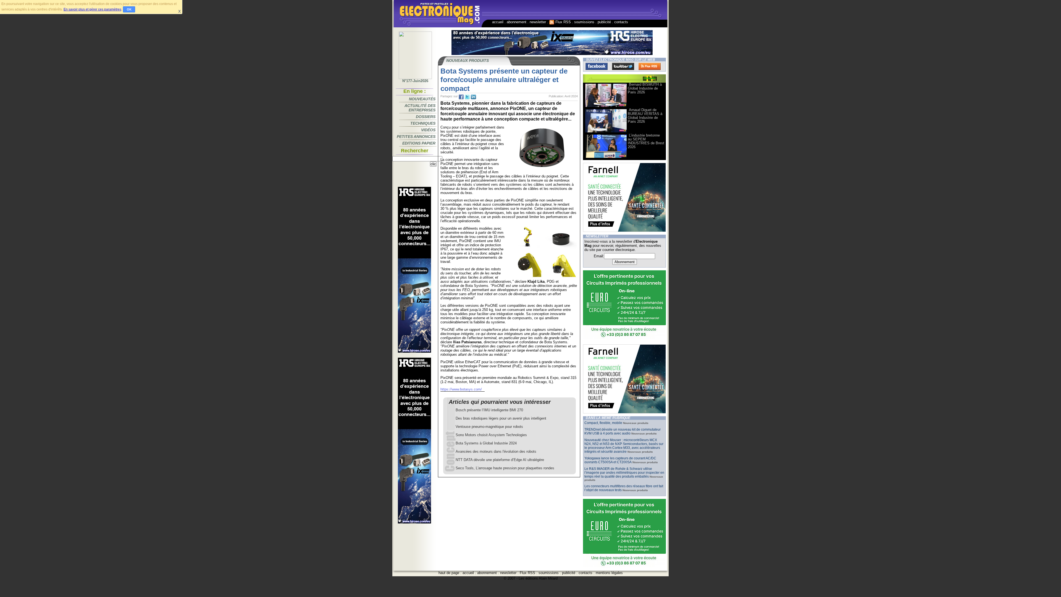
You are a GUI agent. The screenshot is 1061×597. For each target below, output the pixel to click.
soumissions (584, 22)
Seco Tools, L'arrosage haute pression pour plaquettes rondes (505, 468)
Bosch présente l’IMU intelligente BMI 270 (489, 410)
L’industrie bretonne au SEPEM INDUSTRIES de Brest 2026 (646, 141)
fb (461, 97)
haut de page (448, 573)
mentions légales (609, 573)
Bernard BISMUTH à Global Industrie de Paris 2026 (645, 88)
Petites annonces (416, 136)
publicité (604, 22)
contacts (621, 22)
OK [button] (129, 9)
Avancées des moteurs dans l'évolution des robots (496, 451)
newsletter (538, 22)
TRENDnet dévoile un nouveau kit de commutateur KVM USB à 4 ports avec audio (622, 431)
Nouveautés (422, 99)
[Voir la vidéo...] (606, 106)
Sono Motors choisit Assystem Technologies (491, 435)
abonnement (516, 22)
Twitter (623, 66)
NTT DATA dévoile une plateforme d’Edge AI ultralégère (500, 460)
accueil (497, 22)
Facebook (596, 66)
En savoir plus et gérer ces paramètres (92, 9)
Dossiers (425, 116)
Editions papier (418, 143)
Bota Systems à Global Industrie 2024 (486, 443)
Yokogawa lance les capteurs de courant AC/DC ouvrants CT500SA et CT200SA (620, 460)
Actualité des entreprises (420, 107)
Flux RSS (562, 22)
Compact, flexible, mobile (603, 423)
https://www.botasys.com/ (461, 389)
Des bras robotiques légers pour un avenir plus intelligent (501, 418)
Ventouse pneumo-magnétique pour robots (489, 427)
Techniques (422, 123)
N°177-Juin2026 (415, 81)
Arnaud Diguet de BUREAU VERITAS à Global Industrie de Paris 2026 (645, 116)
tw (467, 97)
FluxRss (650, 66)
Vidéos (428, 130)
